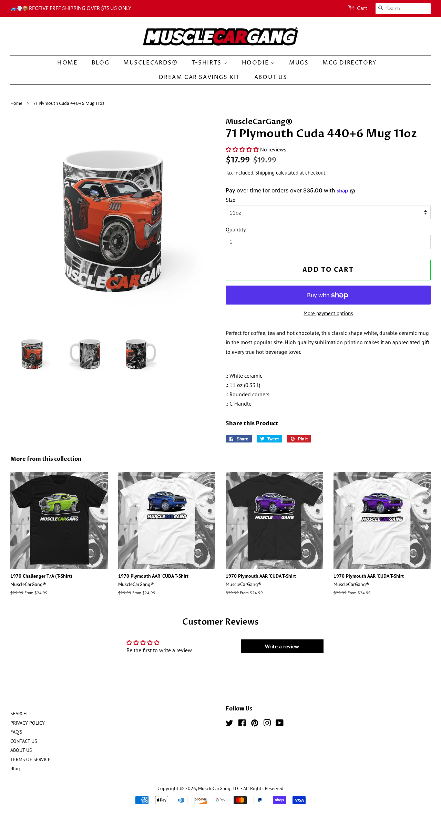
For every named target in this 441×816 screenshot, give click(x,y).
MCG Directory (349, 63)
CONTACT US (23, 741)
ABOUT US (270, 77)
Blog (100, 63)
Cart (362, 8)
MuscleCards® (150, 63)
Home (16, 104)
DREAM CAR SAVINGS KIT (199, 77)
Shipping (265, 172)
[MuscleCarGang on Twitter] (229, 724)
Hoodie (256, 63)
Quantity (236, 229)
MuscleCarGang (214, 788)
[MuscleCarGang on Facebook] (242, 724)
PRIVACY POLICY (27, 723)
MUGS (298, 63)
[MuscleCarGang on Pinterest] (254, 724)
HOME (67, 63)
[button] (242, 149)
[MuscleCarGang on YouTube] (280, 724)
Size (230, 199)
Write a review (282, 646)
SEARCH (18, 713)
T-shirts (207, 63)
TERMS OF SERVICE (30, 759)
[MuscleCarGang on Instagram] (267, 724)
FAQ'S (16, 732)
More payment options (328, 313)
